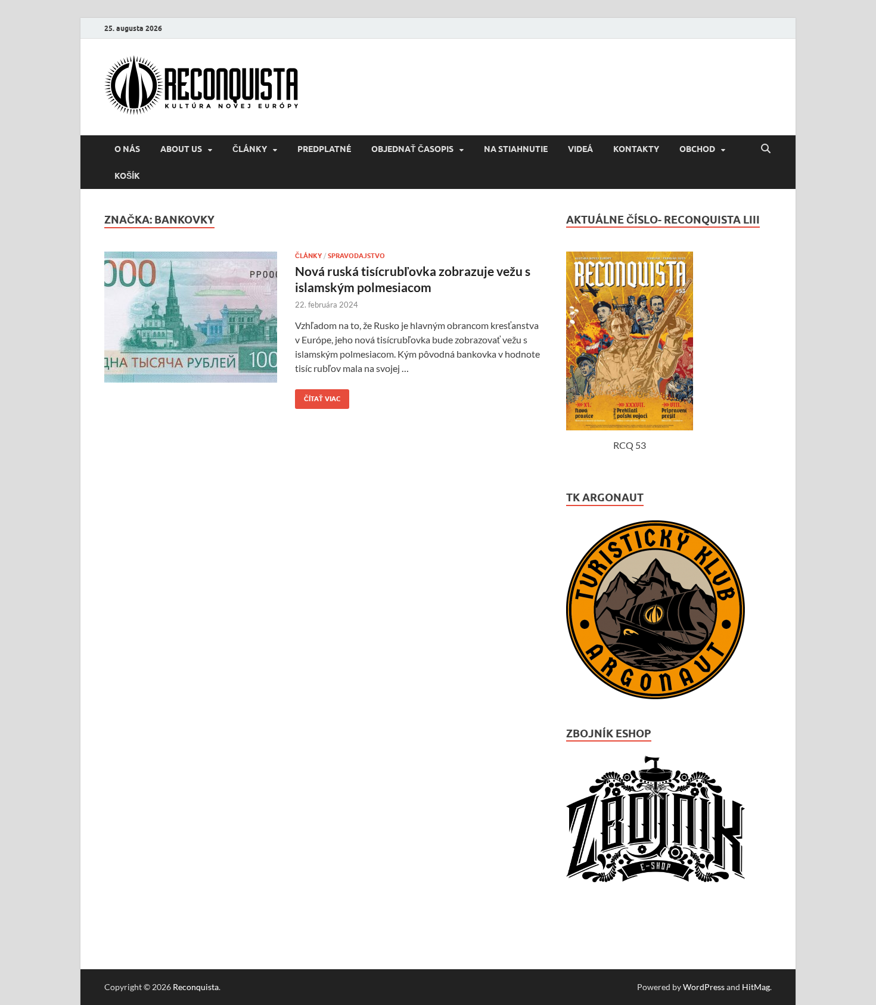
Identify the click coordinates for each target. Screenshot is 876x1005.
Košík (127, 176)
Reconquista (196, 987)
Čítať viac (317, 396)
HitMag (756, 987)
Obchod (697, 149)
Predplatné (324, 149)
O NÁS (127, 149)
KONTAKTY (636, 149)
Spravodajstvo (356, 256)
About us (181, 149)
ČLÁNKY (249, 149)
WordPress (704, 987)
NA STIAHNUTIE (516, 149)
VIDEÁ (580, 149)
